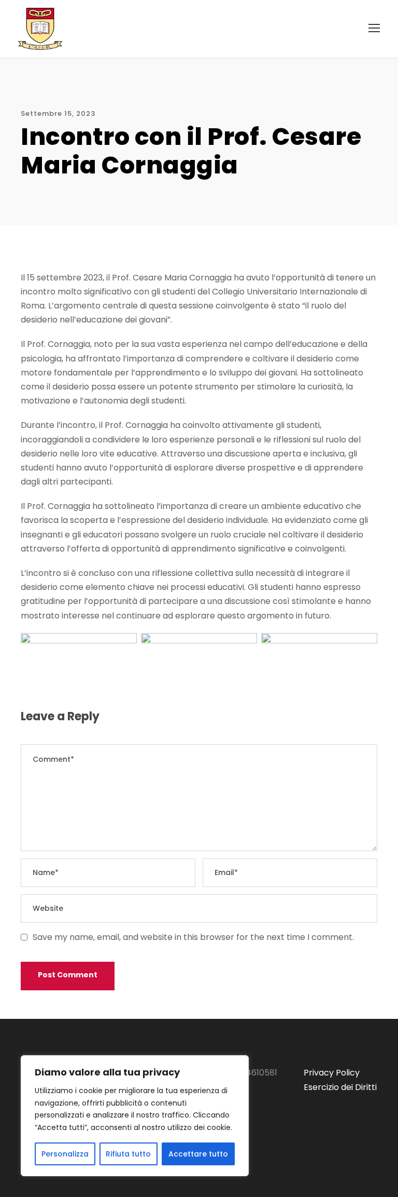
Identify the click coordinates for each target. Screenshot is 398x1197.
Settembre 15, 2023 (58, 113)
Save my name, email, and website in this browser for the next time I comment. (193, 937)
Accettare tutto (198, 1154)
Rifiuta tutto (128, 1154)
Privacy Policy (332, 1073)
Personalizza (65, 1154)
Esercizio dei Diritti (340, 1087)
